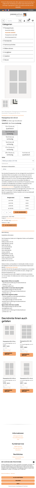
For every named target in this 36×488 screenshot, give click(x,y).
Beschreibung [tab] (5, 232)
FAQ (18, 439)
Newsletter (18, 450)
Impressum (18, 458)
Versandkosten (14, 220)
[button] (32, 20)
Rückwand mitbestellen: (8, 166)
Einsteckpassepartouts (10, 37)
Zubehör (7, 56)
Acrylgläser (7, 52)
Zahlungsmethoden (18, 436)
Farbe (3, 157)
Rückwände (8, 41)
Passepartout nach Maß (11, 35)
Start (3, 111)
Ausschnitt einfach (9, 30)
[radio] (10, 127)
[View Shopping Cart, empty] (28, 20)
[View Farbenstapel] (13, 103)
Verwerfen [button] (18, 7)
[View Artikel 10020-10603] (5, 103)
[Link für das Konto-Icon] (24, 21)
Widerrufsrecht (18, 446)
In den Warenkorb (20, 212)
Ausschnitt (5, 123)
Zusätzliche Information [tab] (7, 235)
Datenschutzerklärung (18, 457)
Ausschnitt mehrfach (10, 32)
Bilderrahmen (8, 48)
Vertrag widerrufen (18, 448)
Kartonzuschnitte (9, 45)
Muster (6, 60)
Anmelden (30, 10)
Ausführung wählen (8, 354)
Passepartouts (9, 28)
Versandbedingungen (18, 437)
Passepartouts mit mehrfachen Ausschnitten (13, 115)
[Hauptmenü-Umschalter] (3, 20)
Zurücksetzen (5, 163)
